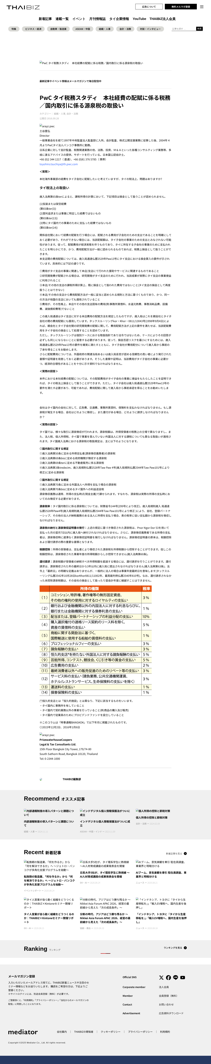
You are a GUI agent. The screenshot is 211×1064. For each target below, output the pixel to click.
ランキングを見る (173, 947)
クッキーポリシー (111, 1031)
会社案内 (62, 1031)
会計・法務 (125, 28)
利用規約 (28, 1000)
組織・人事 (104, 28)
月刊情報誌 (97, 19)
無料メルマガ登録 (181, 6)
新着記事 (45, 19)
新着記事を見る (174, 853)
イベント (79, 19)
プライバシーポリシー (47, 1000)
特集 (14, 28)
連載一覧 (62, 19)
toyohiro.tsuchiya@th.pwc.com (59, 164)
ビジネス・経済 (33, 28)
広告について (149, 6)
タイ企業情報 (119, 19)
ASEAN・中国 (82, 28)
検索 (199, 28)
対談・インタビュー (150, 28)
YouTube (139, 19)
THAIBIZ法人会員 (163, 19)
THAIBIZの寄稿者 (83, 1031)
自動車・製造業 (58, 28)
